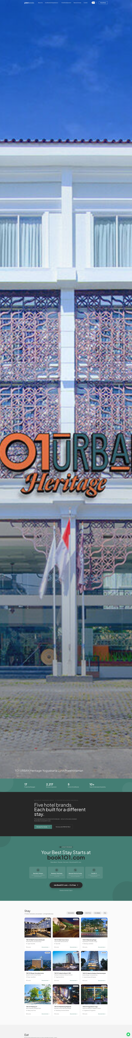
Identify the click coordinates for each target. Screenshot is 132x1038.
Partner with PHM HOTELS (63, 827)
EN (93, 2)
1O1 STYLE (88, 913)
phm (29, 3)
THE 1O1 (80, 913)
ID (96, 2)
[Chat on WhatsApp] (128, 1034)
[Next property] (122, 389)
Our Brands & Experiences (51, 2)
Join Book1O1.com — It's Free (65, 885)
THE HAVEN (71, 913)
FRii (105, 913)
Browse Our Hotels (42, 827)
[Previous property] (10, 389)
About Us (40, 2)
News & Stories (77, 2)
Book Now (103, 2)
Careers (86, 2)
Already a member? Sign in (66, 890)
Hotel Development (66, 2)
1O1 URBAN (97, 913)
